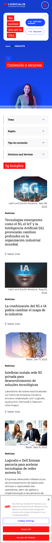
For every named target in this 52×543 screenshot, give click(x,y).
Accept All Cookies (26, 537)
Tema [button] (11, 119)
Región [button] (12, 131)
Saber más (13, 254)
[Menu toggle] (45, 5)
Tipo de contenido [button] (18, 142)
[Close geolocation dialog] (45, 15)
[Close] (48, 499)
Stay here (37, 31)
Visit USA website (34, 22)
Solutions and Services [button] (20, 154)
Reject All (26, 529)
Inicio (8, 46)
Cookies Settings (26, 521)
